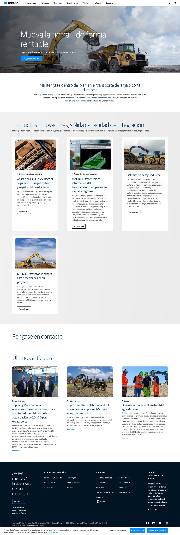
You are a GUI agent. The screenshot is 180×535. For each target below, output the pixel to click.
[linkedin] (153, 523)
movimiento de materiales (76, 100)
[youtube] (160, 523)
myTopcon (97, 3)
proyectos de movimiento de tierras (101, 97)
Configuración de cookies (117, 530)
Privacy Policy (53, 532)
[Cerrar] (176, 530)
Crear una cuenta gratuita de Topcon (20, 511)
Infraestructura (30, 3)
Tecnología (58, 3)
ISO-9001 (66, 523)
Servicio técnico (72, 3)
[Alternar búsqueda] (169, 2)
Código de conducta (76, 523)
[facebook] (147, 523)
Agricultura (45, 3)
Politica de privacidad (89, 523)
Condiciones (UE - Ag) (56, 523)
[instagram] (166, 523)
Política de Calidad (102, 523)
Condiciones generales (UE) (40, 523)
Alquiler (86, 3)
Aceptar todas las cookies (158, 530)
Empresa (109, 3)
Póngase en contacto (31, 59)
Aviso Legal (15, 523)
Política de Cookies (25, 523)
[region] (90, 530)
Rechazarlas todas (137, 530)
